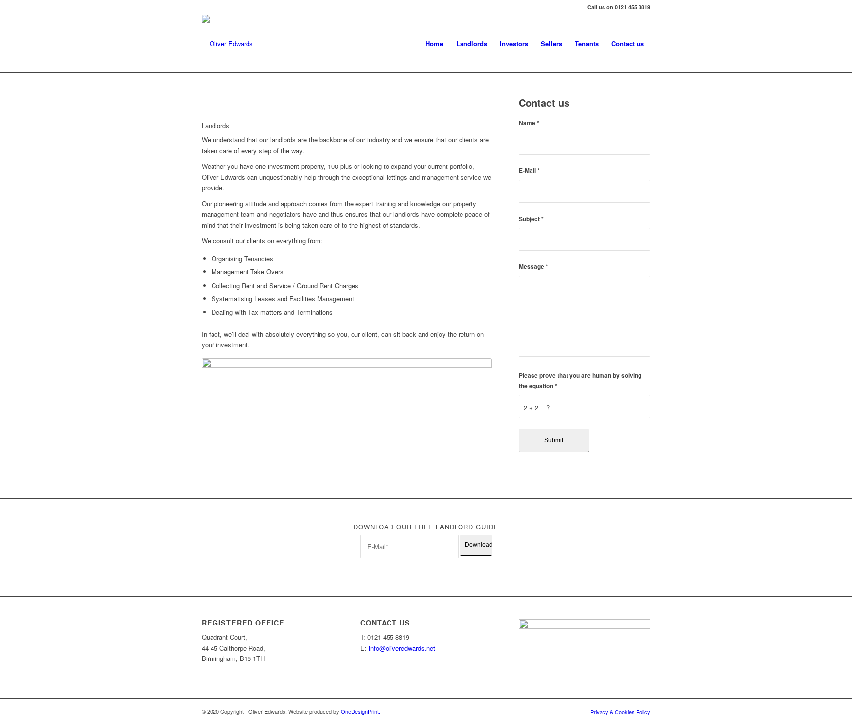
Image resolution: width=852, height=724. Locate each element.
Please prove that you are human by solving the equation (580, 380)
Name (529, 123)
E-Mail (529, 170)
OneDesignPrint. (360, 711)
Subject (531, 219)
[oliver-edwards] (227, 44)
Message (533, 267)
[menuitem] (434, 44)
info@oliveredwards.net (402, 648)
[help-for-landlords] (347, 416)
